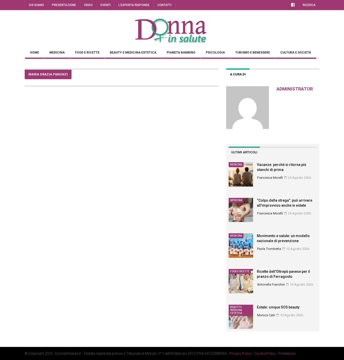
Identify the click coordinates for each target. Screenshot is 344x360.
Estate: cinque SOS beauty (278, 307)
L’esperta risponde (134, 5)
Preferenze (287, 353)
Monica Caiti (266, 315)
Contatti (164, 5)
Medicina (57, 52)
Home (34, 52)
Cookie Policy (265, 353)
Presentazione (64, 5)
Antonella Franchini (271, 284)
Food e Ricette (87, 52)
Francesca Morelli (270, 177)
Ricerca (309, 5)
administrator (295, 89)
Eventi (105, 5)
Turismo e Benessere (252, 52)
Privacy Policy (240, 353)
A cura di (238, 74)
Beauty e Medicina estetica (133, 52)
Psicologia (215, 52)
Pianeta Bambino (181, 52)
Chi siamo (36, 5)
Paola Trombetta (269, 249)
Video (88, 5)
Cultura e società (295, 52)
